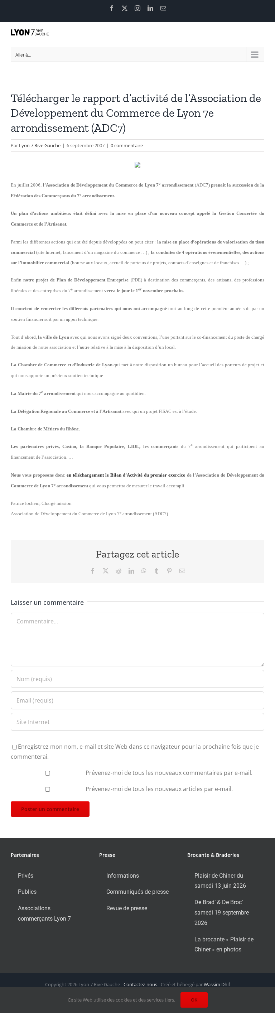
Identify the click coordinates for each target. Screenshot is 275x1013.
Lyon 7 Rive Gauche (40, 145)
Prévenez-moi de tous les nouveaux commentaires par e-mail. (169, 773)
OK (194, 1000)
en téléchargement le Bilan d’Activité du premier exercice (126, 475)
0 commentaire (127, 145)
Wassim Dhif (217, 984)
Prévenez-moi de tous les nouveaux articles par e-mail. (159, 789)
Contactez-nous (140, 984)
